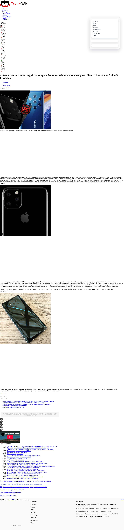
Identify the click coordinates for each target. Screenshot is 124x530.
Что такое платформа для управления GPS (19, 457)
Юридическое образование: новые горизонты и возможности (94, 514)
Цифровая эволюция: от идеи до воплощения (32, 414)
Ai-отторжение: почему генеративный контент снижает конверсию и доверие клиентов (28, 401)
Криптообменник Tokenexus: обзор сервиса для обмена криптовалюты (27, 463)
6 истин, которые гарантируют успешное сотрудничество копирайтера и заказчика (30, 466)
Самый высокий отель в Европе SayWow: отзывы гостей (23, 464)
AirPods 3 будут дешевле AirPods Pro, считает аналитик (22, 469)
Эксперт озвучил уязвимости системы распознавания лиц (23, 473)
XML (122, 499)
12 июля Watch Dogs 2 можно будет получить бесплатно (23, 467)
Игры (32, 509)
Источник (3, 394)
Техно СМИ (12, 499)
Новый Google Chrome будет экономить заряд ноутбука (22, 475)
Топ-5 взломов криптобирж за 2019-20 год (19, 458)
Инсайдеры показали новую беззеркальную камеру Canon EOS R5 (26, 470)
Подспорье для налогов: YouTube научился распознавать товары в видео (24, 402)
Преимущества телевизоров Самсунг (14, 407)
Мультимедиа (34, 515)
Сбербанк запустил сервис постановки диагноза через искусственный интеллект (26, 404)
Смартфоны (6, 85)
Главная (5, 82)
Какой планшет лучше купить (15, 460)
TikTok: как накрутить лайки (15, 454)
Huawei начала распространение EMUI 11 (15, 405)
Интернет (33, 512)
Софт (32, 522)
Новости (33, 517)
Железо (33, 507)
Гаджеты (33, 504)
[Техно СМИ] (13, 6)
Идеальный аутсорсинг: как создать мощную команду (40, 413)
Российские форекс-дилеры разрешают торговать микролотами (25, 461)
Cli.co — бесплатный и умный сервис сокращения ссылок (23, 455)
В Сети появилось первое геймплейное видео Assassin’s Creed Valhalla (27, 472)
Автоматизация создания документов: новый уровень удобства (16, 413)
